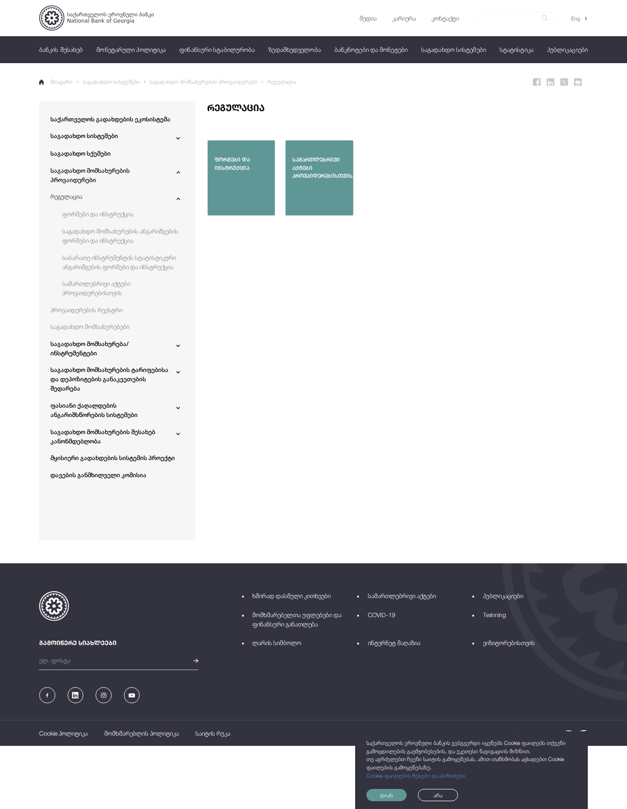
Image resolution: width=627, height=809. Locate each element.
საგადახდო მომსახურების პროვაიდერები (204, 81)
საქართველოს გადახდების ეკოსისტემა (110, 119)
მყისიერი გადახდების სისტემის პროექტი (112, 458)
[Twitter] (564, 82)
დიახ (386, 795)
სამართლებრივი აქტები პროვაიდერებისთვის (96, 288)
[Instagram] (104, 695)
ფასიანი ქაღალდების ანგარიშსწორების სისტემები (94, 410)
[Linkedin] (551, 82)
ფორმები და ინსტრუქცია (97, 214)
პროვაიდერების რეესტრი (86, 310)
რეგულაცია (281, 81)
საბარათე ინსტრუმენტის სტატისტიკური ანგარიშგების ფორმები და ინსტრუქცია (119, 262)
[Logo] (96, 17)
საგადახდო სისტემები (111, 81)
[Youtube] (132, 695)
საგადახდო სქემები (80, 153)
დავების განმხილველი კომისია (98, 475)
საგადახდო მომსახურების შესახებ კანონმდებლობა (102, 436)
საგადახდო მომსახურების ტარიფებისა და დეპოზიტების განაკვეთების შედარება (109, 379)
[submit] (544, 18)
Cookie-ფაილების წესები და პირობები (415, 775)
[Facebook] (537, 82)
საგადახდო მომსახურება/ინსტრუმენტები (89, 348)
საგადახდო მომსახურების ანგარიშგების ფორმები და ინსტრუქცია (120, 236)
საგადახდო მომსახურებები (89, 326)
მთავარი (61, 81)
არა (438, 795)
